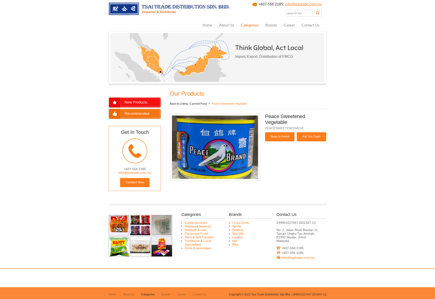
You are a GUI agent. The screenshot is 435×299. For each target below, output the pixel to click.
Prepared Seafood (198, 226)
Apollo (236, 226)
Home (207, 25)
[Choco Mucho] (140, 234)
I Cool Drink (240, 222)
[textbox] (301, 13)
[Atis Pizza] (119, 234)
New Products (136, 102)
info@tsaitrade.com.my (303, 4)
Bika (235, 244)
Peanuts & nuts (195, 230)
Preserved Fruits (196, 233)
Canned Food (198, 103)
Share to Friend (279, 136)
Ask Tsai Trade (311, 136)
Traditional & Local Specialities (198, 242)
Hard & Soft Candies (199, 237)
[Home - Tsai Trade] (169, 14)
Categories (250, 25)
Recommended (137, 114)
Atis (234, 241)
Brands (271, 25)
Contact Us (310, 25)
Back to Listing (179, 103)
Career (289, 25)
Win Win (238, 233)
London (237, 237)
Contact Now (135, 182)
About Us (226, 25)
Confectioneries (196, 222)
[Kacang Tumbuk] (162, 234)
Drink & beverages (198, 248)
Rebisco (238, 230)
